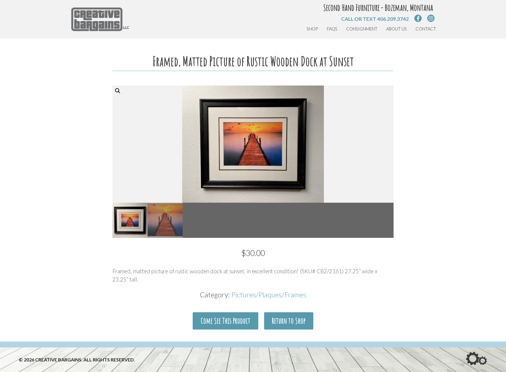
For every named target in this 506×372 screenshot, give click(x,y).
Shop (312, 28)
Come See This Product (225, 321)
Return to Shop (288, 321)
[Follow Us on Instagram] (431, 18)
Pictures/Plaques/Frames (268, 294)
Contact (426, 28)
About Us (396, 28)
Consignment (361, 28)
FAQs (332, 28)
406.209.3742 (393, 19)
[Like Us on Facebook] (418, 18)
